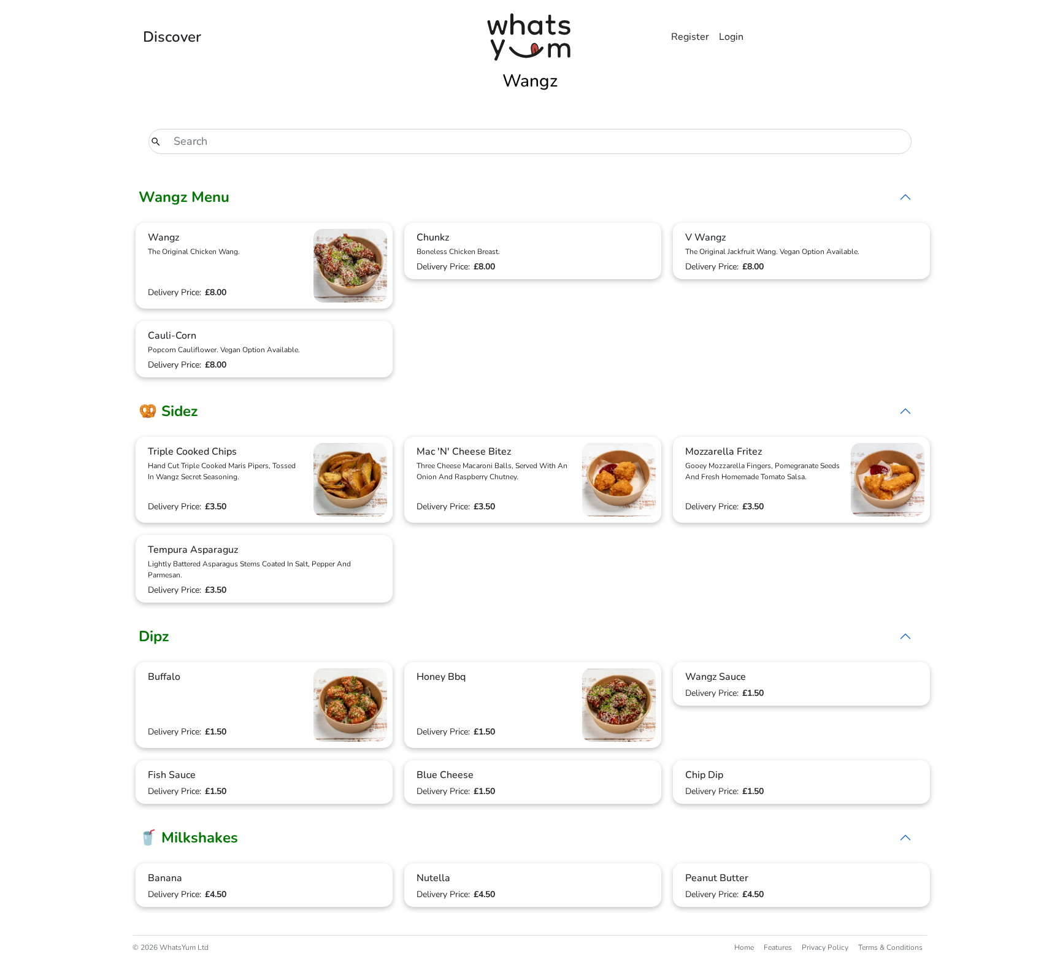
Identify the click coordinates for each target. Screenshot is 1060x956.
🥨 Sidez (168, 411)
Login (731, 37)
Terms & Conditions (890, 947)
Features (778, 947)
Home (744, 947)
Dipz (154, 636)
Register (690, 37)
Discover (172, 37)
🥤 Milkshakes (188, 837)
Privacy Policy (825, 947)
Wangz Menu (184, 197)
